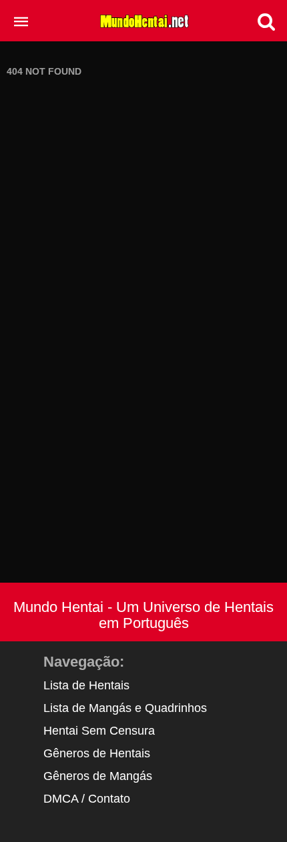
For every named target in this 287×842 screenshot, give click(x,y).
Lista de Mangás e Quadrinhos (125, 708)
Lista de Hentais (86, 685)
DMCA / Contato (86, 799)
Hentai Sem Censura (99, 731)
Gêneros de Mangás (97, 776)
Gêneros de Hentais (96, 753)
